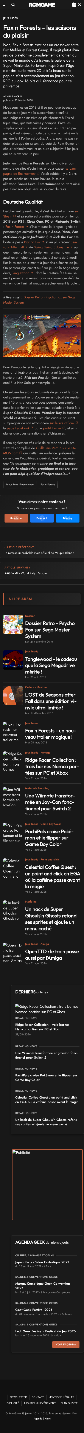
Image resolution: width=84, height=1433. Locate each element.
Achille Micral (13, 96)
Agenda (38, 1419)
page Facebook (18, 428)
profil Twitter (52, 428)
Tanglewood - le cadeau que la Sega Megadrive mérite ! (51, 665)
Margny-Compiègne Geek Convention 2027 (42, 1285)
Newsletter (18, 1397)
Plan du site (69, 1403)
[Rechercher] (13, 4)
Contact (38, 1397)
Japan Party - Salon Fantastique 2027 (42, 1262)
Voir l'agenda (66, 1344)
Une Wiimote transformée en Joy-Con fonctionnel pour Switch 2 (50, 801)
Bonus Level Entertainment (20, 484)
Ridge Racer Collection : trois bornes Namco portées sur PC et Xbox (52, 766)
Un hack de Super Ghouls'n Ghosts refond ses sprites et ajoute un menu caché (50, 919)
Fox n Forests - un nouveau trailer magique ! (50, 733)
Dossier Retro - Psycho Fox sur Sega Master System (50, 629)
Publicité (12, 1403)
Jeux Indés (10, 18)
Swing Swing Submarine (51, 247)
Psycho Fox (32, 242)
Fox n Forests (14, 226)
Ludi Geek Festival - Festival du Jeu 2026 (45, 1331)
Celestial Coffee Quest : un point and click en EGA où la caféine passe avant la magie (52, 876)
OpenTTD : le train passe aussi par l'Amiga (52, 954)
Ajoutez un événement (40, 1403)
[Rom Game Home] (42, 5)
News (48, 1419)
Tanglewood (21, 272)
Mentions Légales (61, 1397)
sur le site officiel (62, 423)
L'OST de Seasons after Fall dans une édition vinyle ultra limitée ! (51, 701)
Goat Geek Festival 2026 (34, 1309)
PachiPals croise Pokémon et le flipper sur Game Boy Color (49, 837)
